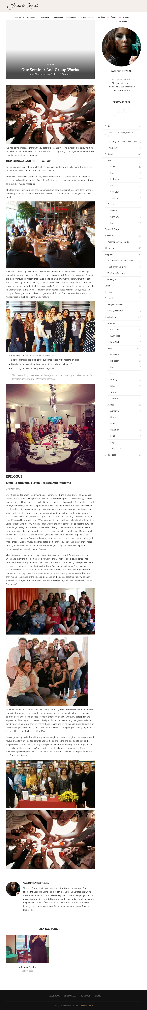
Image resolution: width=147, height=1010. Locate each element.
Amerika (124, 323)
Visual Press (123, 455)
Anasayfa (19, 17)
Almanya (125, 411)
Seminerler (71, 17)
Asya (124, 348)
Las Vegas (125, 336)
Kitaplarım (44, 17)
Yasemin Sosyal (86, 1006)
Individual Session (27, 967)
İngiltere (125, 436)
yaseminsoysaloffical (45, 74)
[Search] (138, 17)
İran (125, 367)
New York (125, 342)
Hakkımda (30, 17)
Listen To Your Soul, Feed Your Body (123, 134)
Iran (125, 173)
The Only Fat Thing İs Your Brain (124, 142)
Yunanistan (125, 448)
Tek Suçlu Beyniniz (124, 273)
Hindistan (125, 361)
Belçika (125, 417)
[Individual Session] (27, 949)
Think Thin (124, 148)
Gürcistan (125, 355)
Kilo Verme (59, 17)
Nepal (125, 185)
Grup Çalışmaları (124, 311)
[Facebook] (135, 29)
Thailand (125, 198)
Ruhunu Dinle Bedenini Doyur (124, 260)
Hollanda (125, 430)
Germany (125, 217)
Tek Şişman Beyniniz (124, 267)
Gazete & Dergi (123, 229)
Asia (124, 160)
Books (123, 126)
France (125, 210)
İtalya (125, 442)
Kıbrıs (125, 373)
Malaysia (125, 179)
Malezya (125, 379)
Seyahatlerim (87, 17)
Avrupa (124, 405)
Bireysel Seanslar (124, 304)
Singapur (125, 192)
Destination (123, 154)
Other (123, 286)
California (125, 329)
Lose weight (123, 279)
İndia (125, 167)
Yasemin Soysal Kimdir (124, 242)
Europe (124, 204)
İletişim (101, 17)
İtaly (125, 223)
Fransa (125, 423)
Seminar (123, 292)
